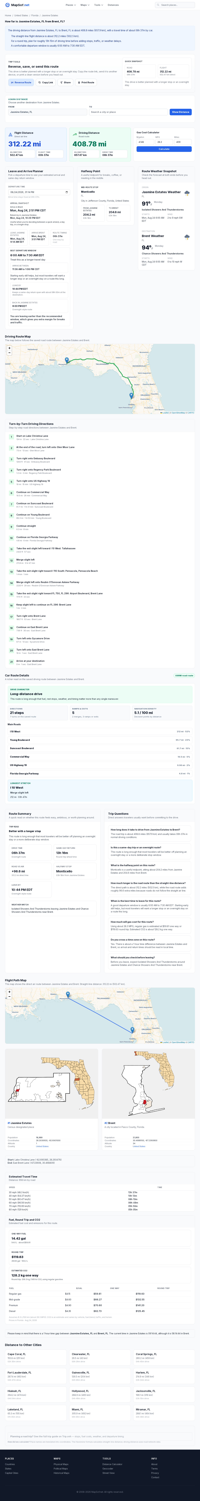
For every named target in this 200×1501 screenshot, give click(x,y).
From (11, 107)
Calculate (164, 149)
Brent (111, 1123)
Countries (10, 1464)
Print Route (88, 82)
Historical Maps (61, 1473)
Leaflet (165, 412)
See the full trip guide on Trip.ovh (53, 1436)
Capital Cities (11, 1473)
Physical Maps (61, 1464)
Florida (34, 15)
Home (8, 15)
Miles (176, 137)
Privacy (155, 1473)
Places (69, 5)
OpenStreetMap (178, 412)
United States (21, 15)
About (154, 1464)
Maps (84, 5)
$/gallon (140, 137)
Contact (155, 1477)
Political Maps (61, 1468)
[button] (131, 396)
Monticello (88, 191)
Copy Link (47, 82)
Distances (113, 5)
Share (67, 82)
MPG (157, 137)
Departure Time (16, 186)
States (8, 1468)
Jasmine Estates (50, 15)
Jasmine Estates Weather (161, 192)
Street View (108, 1473)
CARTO (191, 412)
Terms (154, 1468)
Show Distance (180, 112)
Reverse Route (23, 82)
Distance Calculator (112, 1464)
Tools (97, 5)
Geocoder (107, 1468)
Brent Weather (153, 236)
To (90, 107)
